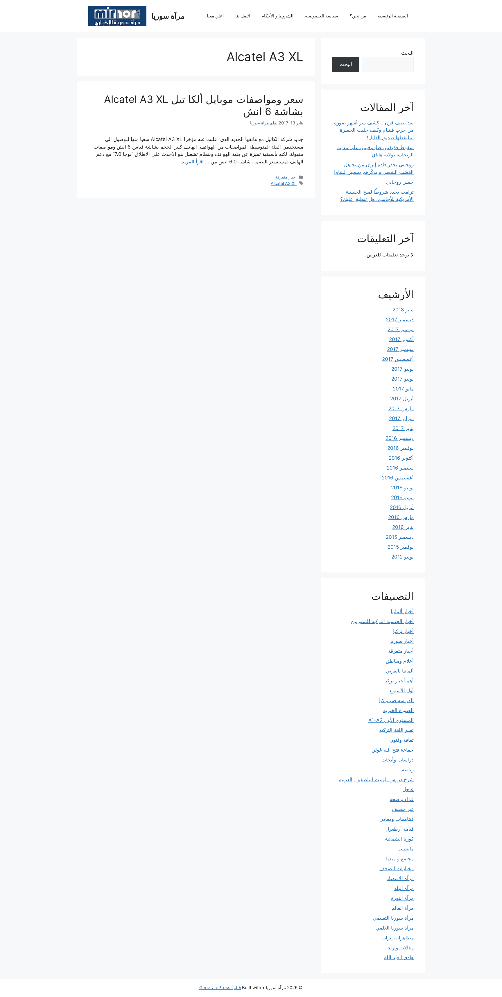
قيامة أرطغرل (400, 829)
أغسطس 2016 (398, 478)
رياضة (408, 770)
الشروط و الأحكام (277, 16)
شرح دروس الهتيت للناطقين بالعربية (376, 779)
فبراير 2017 (401, 418)
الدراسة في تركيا (396, 700)
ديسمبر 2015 (400, 537)
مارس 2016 (401, 517)
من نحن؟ (358, 16)
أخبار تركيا (403, 631)
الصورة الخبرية (398, 710)
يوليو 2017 (402, 369)
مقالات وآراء (401, 947)
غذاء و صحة (402, 799)
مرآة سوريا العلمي (395, 928)
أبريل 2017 (402, 399)
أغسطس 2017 (398, 359)
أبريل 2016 (402, 507)
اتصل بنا (242, 16)
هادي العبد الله (399, 957)
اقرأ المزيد (193, 162)
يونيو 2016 (402, 497)
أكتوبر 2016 (401, 458)
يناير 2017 (403, 428)
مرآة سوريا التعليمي (393, 918)
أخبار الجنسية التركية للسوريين (382, 621)
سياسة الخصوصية (321, 16)
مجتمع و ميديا (400, 859)
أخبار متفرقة (286, 176)
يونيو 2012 (402, 557)
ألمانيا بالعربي (400, 671)
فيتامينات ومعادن (396, 819)
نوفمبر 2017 (401, 329)
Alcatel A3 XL (284, 183)
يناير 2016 (403, 527)
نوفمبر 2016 (400, 448)
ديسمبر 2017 (400, 319)
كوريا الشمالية (399, 839)
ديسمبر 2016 (400, 438)
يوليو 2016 (402, 488)
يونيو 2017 (402, 379)
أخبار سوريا (402, 641)
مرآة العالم (403, 908)
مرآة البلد (404, 888)
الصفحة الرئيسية (393, 16)
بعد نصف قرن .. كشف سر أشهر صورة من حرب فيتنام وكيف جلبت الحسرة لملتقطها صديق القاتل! (374, 130)
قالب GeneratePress (220, 987)
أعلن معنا (215, 16)
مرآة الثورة (402, 898)
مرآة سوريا (167, 16)
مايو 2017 (403, 389)
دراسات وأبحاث (397, 760)
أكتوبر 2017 (401, 339)
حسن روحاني (400, 182)
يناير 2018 (403, 310)
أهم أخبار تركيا (399, 681)
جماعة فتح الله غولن (393, 750)
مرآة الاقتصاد (400, 878)
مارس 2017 (401, 408)
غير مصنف (403, 809)
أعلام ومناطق (400, 661)
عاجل (408, 789)
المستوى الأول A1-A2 (391, 720)
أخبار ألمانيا (402, 611)
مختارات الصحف (396, 868)
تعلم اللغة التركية (396, 730)
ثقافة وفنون (402, 740)
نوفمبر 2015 (401, 547)
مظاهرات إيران (398, 938)
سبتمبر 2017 (400, 349)
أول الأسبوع (402, 690)
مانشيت (405, 849)
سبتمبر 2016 (400, 468)
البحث (407, 53)
